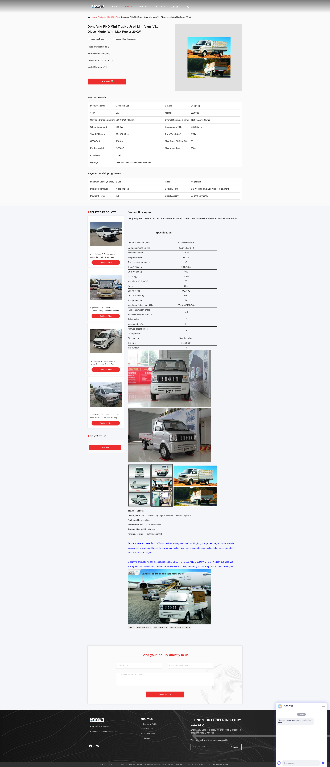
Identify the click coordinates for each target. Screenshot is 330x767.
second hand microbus (180, 627)
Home (115, 6)
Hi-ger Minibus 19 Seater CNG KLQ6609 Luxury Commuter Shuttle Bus (104, 310)
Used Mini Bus (113, 17)
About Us (143, 6)
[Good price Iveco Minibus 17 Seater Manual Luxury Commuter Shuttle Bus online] (106, 234)
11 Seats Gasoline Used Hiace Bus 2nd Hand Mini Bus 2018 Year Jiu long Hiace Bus (106, 417)
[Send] (323, 763)
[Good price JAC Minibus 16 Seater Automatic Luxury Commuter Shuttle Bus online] (106, 341)
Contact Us (159, 6)
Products (128, 6)
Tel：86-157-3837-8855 (102, 727)
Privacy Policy (106, 764)
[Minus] (323, 706)
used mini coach (144, 627)
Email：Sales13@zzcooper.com (105, 731)
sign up (235, 747)
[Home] (98, 6)
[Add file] (279, 763)
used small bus (160, 627)
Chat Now (105, 81)
